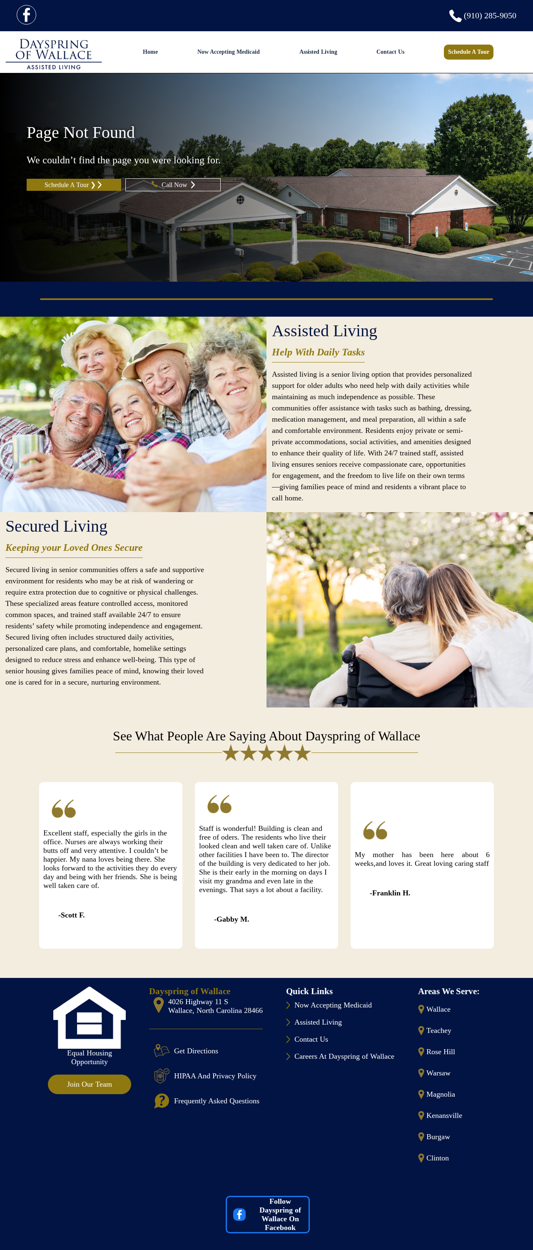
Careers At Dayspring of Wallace (344, 1056)
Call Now (175, 184)
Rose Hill (440, 1052)
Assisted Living (318, 52)
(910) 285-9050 (490, 15)
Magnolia (440, 1094)
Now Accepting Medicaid (228, 52)
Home (150, 52)
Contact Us (390, 52)
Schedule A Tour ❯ (70, 184)
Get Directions (196, 1051)
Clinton (437, 1158)
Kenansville (444, 1115)
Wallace (438, 1009)
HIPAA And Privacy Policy (215, 1076)
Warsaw (438, 1073)
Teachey (438, 1030)
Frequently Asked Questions (216, 1101)
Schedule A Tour (468, 52)
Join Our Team (89, 1084)
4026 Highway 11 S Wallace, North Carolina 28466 (215, 1006)
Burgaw (438, 1136)
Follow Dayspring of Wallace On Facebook (280, 1214)
